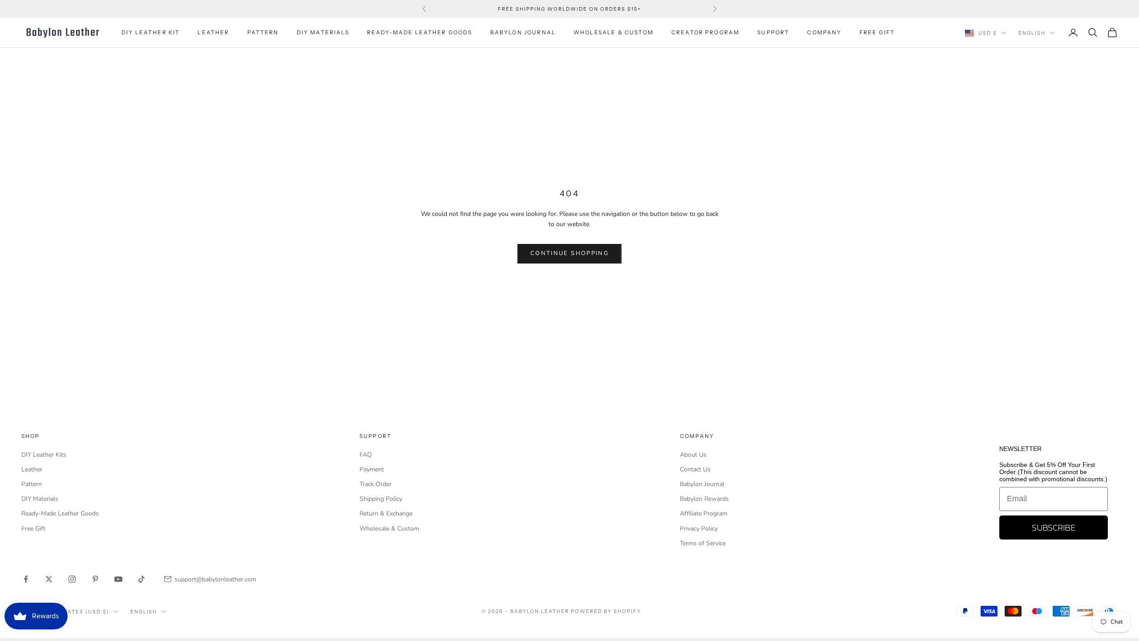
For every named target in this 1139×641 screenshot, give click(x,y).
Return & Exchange (385, 513)
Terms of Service (703, 543)
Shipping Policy (380, 499)
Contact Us (695, 469)
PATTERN (263, 32)
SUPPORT (773, 32)
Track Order (375, 484)
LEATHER (213, 32)
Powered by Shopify (606, 611)
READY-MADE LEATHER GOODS (420, 32)
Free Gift (33, 528)
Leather (31, 469)
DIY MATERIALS (323, 32)
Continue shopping (569, 253)
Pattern (31, 484)
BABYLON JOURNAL (523, 32)
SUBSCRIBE (1053, 527)
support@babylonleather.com (215, 579)
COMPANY (824, 32)
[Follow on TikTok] (141, 579)
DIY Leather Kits (43, 454)
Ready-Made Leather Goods (60, 513)
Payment (371, 469)
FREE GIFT (877, 32)
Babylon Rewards (704, 499)
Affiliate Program (703, 513)
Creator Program (705, 32)
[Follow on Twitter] (48, 579)
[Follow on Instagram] (72, 579)
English (1032, 33)
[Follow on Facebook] (25, 579)
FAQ (365, 454)
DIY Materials (39, 499)
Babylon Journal (702, 484)
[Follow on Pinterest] (95, 579)
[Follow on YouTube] (118, 579)
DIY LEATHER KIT (150, 32)
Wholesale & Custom (614, 32)
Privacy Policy (699, 528)
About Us (693, 454)
